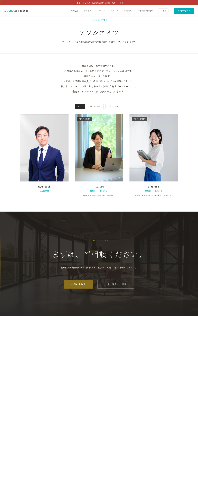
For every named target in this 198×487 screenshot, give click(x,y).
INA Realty (95, 106)
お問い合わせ (184, 10)
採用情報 (128, 10)
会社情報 (88, 10)
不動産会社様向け (145, 10)
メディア (101, 10)
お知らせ (114, 10)
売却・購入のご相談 (116, 284)
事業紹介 (74, 10)
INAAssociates (16, 10)
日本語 (163, 10)
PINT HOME (114, 106)
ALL (80, 106)
